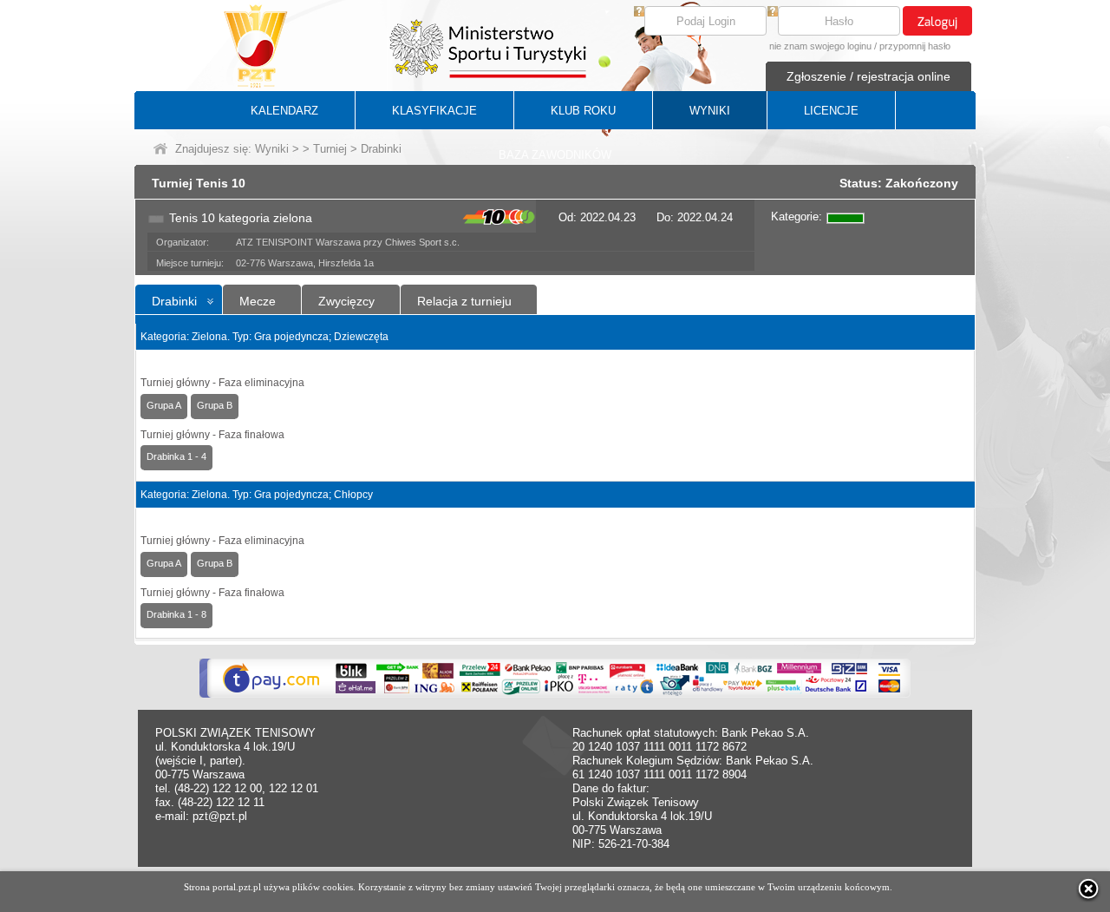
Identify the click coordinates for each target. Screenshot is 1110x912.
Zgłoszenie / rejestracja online (868, 76)
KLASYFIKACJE (434, 110)
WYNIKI (709, 110)
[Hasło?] (772, 12)
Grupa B (214, 405)
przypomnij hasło (914, 46)
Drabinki (174, 301)
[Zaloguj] (937, 21)
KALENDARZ (284, 110)
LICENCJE (831, 110)
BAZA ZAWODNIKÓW (555, 154)
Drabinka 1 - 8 (176, 614)
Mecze (257, 301)
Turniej (330, 148)
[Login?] (639, 12)
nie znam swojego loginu (820, 46)
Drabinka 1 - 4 (176, 456)
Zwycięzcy (346, 301)
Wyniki (272, 148)
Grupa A (164, 405)
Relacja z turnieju (464, 301)
